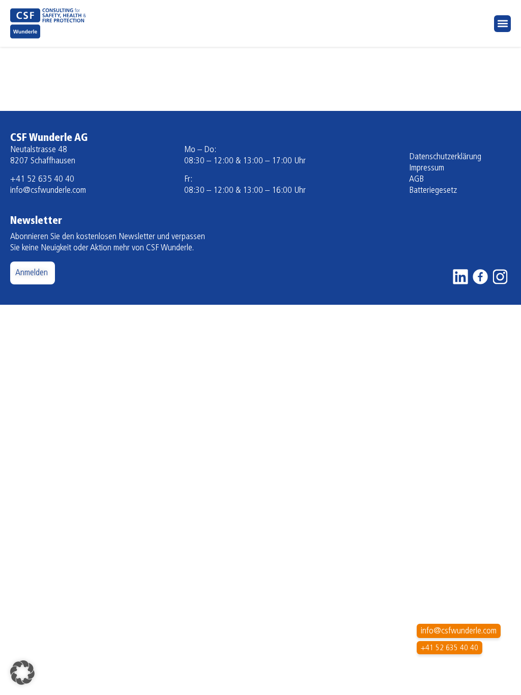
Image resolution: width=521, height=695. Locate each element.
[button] (502, 23)
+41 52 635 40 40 (42, 179)
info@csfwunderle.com (48, 190)
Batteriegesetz (433, 190)
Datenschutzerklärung (445, 157)
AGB (416, 179)
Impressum (426, 168)
